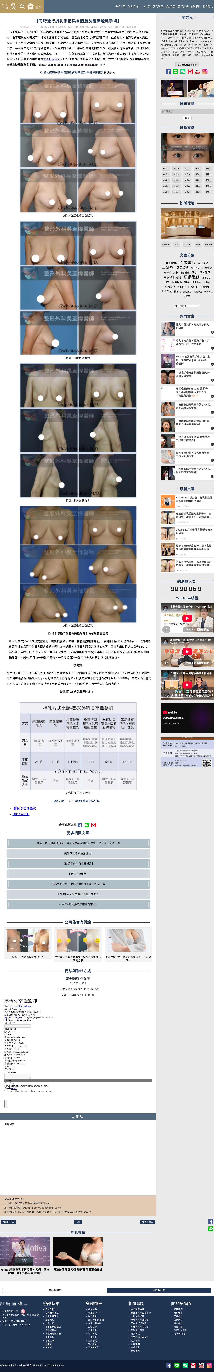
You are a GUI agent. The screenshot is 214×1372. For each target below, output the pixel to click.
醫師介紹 (120, 6)
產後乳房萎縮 (98, 27)
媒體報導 (207, 268)
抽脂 (175, 272)
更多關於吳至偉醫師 (187, 65)
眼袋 (167, 282)
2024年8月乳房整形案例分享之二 (78, 904)
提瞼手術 (49, 1323)
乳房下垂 (49, 27)
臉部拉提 (183, 6)
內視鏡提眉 (51, 1330)
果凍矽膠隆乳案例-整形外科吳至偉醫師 (78, 1269)
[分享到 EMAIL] (94, 826)
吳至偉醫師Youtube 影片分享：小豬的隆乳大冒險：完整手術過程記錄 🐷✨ (192, 392)
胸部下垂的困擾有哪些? (78, 853)
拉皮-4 (176, 186)
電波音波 (49, 1340)
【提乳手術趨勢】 (78, 874)
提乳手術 (120, 27)
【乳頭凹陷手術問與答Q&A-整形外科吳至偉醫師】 (193, 471)
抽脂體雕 (196, 6)
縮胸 (189, 52)
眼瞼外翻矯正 (52, 1316)
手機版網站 (159, 1290)
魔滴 (187, 296)
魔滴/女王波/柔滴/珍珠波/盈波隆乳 (181, 48)
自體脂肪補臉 (52, 1313)
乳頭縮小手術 (95, 1313)
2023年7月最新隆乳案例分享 (28, 957)
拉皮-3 (176, 180)
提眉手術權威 (137, 1330)
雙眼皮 (177, 291)
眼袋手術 (49, 1309)
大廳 (176, 245)
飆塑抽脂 (92, 1309)
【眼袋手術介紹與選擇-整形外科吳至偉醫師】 (193, 374)
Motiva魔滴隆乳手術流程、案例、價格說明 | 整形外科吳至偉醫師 (193, 360)
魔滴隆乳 (92, 1316)
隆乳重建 (135, 1333)
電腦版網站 (55, 1290)
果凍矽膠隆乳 (172, 277)
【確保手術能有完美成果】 (78, 863)
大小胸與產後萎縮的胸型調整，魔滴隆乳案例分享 (78, 959)
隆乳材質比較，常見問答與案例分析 (192, 326)
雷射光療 (187, 292)
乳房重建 (203, 263)
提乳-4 (208, 186)
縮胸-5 (197, 192)
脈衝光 (48, 1344)
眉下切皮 (206, 278)
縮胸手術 (92, 1340)
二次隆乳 (145, 6)
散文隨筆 (205, 272)
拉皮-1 (176, 169)
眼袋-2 (165, 174)
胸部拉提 (84, 27)
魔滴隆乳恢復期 (96, 1320)
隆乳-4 (187, 186)
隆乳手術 (133, 6)
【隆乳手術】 (21, 814)
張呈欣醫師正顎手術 (141, 1313)
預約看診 (178, 1313)
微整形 (167, 272)
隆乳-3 (187, 180)
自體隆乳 (204, 287)
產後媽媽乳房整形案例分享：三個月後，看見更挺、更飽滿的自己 (194, 515)
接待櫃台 (165, 245)
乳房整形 (158, 6)
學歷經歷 (178, 1309)
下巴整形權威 (137, 1316)
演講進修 (192, 277)
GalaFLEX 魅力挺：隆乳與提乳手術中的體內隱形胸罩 (194, 499)
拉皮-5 (176, 192)
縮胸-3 (197, 180)
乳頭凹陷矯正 (95, 1347)
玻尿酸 (48, 1347)
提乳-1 (208, 169)
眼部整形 (171, 6)
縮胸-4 (197, 186)
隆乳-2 (187, 174)
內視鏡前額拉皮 (53, 1333)
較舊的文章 (147, 1222)
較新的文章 (8, 1222)
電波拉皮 (198, 292)
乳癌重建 (92, 1333)
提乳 (110, 27)
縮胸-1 (197, 169)
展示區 (187, 245)
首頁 (78, 1222)
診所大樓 (208, 245)
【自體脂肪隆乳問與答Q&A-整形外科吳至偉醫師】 (193, 406)
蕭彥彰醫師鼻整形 (140, 1320)
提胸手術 (131, 27)
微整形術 (208, 6)
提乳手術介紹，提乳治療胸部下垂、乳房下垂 (78, 884)
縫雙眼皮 (49, 1320)
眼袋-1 (165, 169)
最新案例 (92, 1327)
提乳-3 (208, 180)
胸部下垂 (73, 27)
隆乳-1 (187, 169)
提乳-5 (208, 192)
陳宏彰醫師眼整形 (140, 1327)
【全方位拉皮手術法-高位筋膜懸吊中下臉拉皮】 (193, 439)
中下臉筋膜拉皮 (53, 1327)
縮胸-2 (197, 174)
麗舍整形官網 (137, 1309)
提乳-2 (208, 174)
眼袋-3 (165, 180)
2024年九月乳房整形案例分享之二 (78, 894)
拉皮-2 (176, 174)
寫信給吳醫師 (180, 1330)
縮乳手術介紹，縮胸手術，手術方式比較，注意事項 (192, 342)
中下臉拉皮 (171, 263)
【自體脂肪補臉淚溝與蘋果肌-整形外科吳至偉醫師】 (193, 422)
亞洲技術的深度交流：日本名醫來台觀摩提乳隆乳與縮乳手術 (194, 547)
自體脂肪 (193, 287)
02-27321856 (18, 1321)
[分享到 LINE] (88, 826)
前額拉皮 (195, 268)
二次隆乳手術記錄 (140, 1337)
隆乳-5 (187, 192)
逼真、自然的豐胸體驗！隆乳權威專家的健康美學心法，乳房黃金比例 (78, 843)
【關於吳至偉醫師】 (25, 808)
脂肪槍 (207, 282)
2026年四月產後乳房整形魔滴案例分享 (194, 531)
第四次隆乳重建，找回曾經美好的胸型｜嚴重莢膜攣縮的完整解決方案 (194, 564)
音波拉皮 (208, 292)
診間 (198, 245)
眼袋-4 (165, 186)
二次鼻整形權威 (139, 1323)
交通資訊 (178, 1316)
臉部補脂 (181, 287)
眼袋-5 (165, 192)
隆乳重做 (167, 291)
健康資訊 (183, 267)
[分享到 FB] (81, 826)
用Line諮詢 (179, 1333)
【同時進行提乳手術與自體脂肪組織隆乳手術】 (78, 21)
